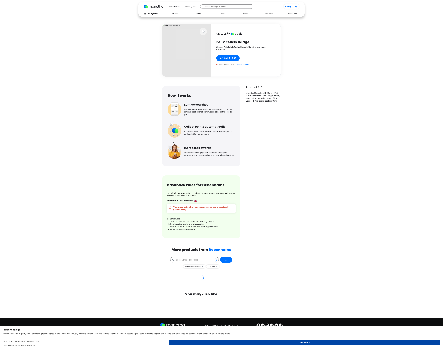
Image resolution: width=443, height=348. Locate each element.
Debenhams (220, 249)
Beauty (198, 13)
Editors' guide (190, 6)
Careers (214, 325)
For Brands (233, 325)
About (223, 325)
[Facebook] (258, 325)
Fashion (175, 13)
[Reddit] (281, 325)
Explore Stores (174, 6)
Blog (206, 325)
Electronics (269, 13)
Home (245, 13)
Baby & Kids (292, 13)
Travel (222, 13)
